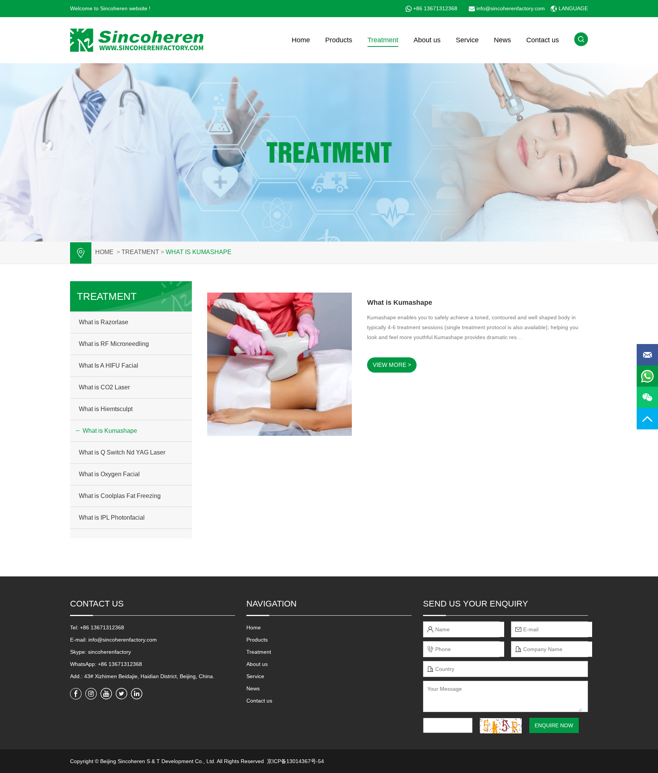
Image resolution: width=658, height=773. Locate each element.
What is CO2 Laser (104, 387)
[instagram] (91, 693)
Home (301, 40)
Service (467, 40)
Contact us (542, 40)
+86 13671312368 (435, 8)
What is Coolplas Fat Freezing (120, 496)
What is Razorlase (103, 322)
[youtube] (106, 693)
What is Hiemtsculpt (106, 409)
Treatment (382, 40)
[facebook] (75, 693)
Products (338, 40)
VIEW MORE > (392, 365)
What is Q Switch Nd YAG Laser (122, 452)
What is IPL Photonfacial (112, 517)
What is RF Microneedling (114, 344)
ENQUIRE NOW (554, 725)
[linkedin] (136, 693)
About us (427, 40)
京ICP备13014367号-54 (295, 761)
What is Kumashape (199, 252)
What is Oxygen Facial (109, 474)
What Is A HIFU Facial (108, 365)
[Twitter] (121, 693)
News (502, 40)
